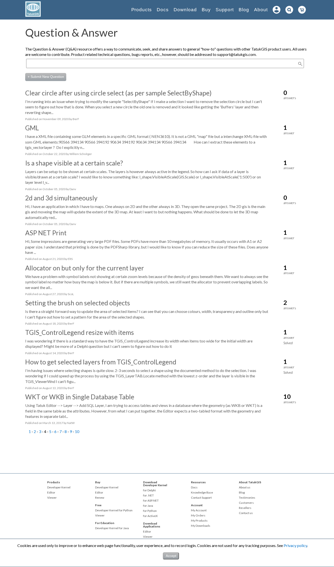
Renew (99, 497)
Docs (163, 9)
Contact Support (201, 497)
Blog (244, 9)
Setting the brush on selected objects (77, 303)
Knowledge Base (202, 492)
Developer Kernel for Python (114, 510)
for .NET (148, 495)
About (261, 9)
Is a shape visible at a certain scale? (74, 163)
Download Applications (151, 525)
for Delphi (149, 490)
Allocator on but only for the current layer (84, 268)
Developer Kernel (58, 487)
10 (77, 431)
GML (32, 128)
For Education (104, 523)
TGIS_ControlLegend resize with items (79, 332)
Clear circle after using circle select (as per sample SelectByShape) (118, 93)
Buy (206, 9)
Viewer (52, 497)
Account (197, 505)
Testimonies (247, 497)
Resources (198, 482)
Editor (51, 492)
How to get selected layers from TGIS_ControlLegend (100, 362)
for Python (150, 510)
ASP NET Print (46, 233)
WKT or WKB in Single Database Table (79, 397)
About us (244, 487)
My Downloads (200, 525)
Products (141, 9)
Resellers (245, 507)
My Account (199, 510)
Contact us (246, 513)
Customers (246, 502)
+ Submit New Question (46, 77)
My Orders (198, 515)
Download (185, 9)
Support (225, 9)
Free (98, 505)
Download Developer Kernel (155, 483)
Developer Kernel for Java (112, 528)
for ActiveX (150, 516)
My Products (199, 520)
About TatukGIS (250, 482)
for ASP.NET (151, 500)
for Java (148, 505)
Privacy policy (295, 545)
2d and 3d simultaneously (61, 198)
